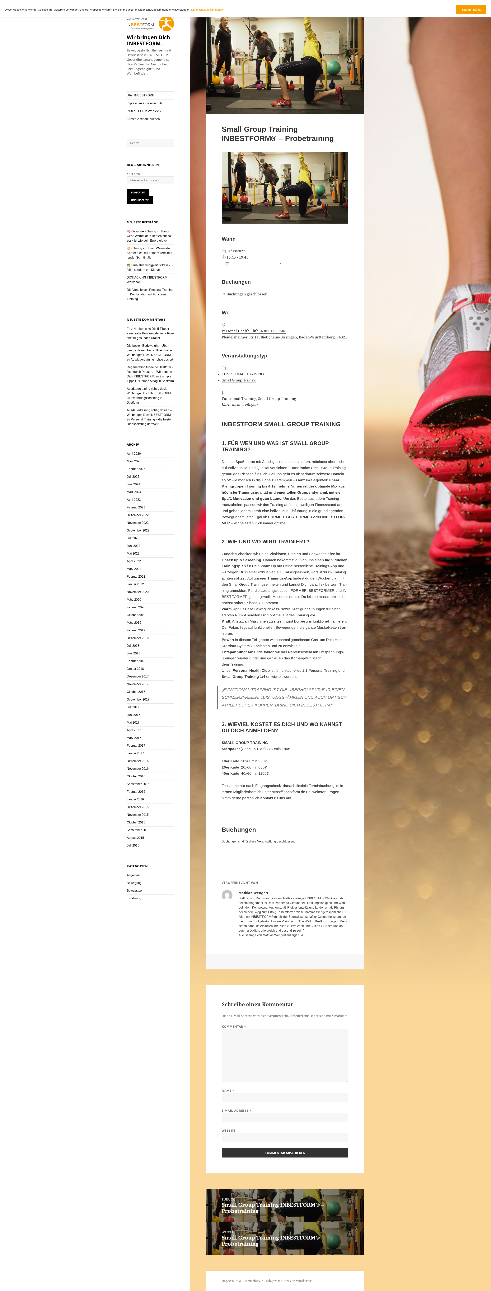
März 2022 (134, 568)
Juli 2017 (133, 707)
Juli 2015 (133, 845)
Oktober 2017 (136, 691)
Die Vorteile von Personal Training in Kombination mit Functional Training (150, 294)
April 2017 (134, 730)
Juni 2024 (133, 484)
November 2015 (138, 814)
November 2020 (138, 592)
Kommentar (234, 1026)
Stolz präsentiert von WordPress (288, 1281)
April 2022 (134, 561)
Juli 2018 (133, 645)
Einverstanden (471, 9)
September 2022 (138, 530)
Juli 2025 (133, 476)
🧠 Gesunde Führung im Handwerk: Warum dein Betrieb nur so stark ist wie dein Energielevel (149, 236)
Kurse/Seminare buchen (143, 119)
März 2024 (134, 492)
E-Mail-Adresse (236, 1111)
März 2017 (134, 738)
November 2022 (138, 522)
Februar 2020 (136, 607)
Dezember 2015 (138, 807)
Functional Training (239, 398)
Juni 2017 (133, 714)
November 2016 (138, 768)
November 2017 (138, 684)
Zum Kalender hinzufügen (254, 263)
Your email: (134, 174)
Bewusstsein (135, 890)
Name (228, 1091)
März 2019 (134, 622)
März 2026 (134, 461)
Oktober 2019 (136, 615)
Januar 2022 (135, 584)
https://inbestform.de (288, 792)
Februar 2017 (136, 745)
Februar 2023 (136, 507)
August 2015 (135, 837)
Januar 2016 (135, 799)
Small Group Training (239, 380)
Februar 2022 (136, 576)
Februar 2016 (136, 791)
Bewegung (134, 883)
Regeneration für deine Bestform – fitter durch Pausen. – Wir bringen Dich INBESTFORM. (150, 372)
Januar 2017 (135, 753)
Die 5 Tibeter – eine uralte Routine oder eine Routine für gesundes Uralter (150, 333)
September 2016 (138, 784)
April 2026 (134, 453)
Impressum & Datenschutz (144, 103)
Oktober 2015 (136, 822)
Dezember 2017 (138, 676)
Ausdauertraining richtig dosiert (152, 359)
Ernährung (134, 898)
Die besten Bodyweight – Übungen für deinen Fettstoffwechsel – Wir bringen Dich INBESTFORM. (149, 350)
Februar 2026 (136, 469)
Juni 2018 (133, 653)
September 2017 (138, 699)
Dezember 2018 (138, 638)
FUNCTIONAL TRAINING (243, 374)
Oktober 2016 (136, 776)
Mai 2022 (133, 553)
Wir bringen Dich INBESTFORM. (148, 40)
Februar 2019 (136, 630)
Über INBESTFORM (141, 95)
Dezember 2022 (138, 515)
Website (229, 1130)
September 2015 (138, 830)
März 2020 (134, 599)
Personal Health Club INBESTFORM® (254, 330)
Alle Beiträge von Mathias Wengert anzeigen (269, 935)
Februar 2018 (136, 661)
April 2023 (134, 499)
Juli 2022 (133, 538)
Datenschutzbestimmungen (207, 9)
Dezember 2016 (138, 761)
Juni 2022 (133, 545)
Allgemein (134, 875)
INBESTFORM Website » (144, 111)
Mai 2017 (133, 722)
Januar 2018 (135, 668)
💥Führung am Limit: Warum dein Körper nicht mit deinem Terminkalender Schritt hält (150, 253)
